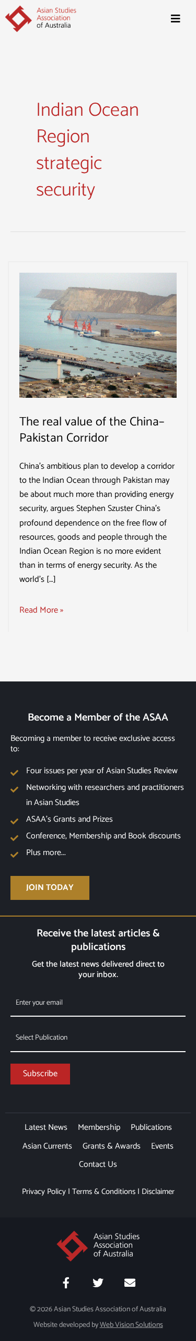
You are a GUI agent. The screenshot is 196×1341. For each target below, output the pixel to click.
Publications (151, 1127)
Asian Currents (47, 1146)
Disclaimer (158, 1191)
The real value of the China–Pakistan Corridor (91, 430)
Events (162, 1146)
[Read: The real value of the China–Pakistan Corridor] (98, 335)
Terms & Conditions (103, 1191)
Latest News (46, 1127)
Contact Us (98, 1164)
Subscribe (40, 1074)
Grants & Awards (112, 1146)
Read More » (41, 610)
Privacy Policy (44, 1191)
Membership (99, 1127)
